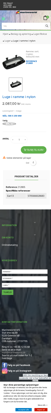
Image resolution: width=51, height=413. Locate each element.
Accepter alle (23, 409)
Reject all (41, 409)
